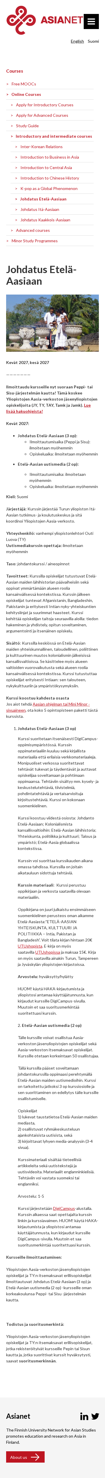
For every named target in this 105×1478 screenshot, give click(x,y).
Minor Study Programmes (35, 240)
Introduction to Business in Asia (49, 157)
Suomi (93, 41)
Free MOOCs (24, 83)
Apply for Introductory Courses (45, 104)
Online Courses (26, 94)
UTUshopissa (47, 952)
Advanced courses (33, 230)
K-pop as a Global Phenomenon (49, 188)
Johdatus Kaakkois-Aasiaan (45, 219)
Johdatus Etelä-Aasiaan (43, 198)
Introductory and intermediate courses (54, 136)
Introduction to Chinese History (49, 177)
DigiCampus (64, 1208)
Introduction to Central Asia (46, 167)
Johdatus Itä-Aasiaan (39, 209)
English (77, 41)
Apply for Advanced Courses (42, 115)
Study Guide (27, 125)
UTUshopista (30, 946)
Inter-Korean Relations (41, 146)
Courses (14, 70)
